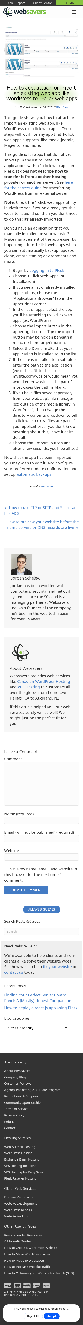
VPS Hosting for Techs (20, 1166)
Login (69, 3)
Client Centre (42, 3)
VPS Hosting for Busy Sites (23, 1172)
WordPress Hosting (18, 1153)
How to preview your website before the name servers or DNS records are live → (43, 524)
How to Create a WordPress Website (30, 1247)
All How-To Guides (17, 1241)
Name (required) (19, 813)
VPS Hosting (29, 686)
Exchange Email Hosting (22, 1159)
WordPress (62, 107)
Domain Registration (19, 1197)
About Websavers (17, 1071)
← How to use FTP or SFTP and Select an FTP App (40, 510)
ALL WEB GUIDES (41, 909)
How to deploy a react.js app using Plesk (40, 1007)
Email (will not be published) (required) (39, 832)
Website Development (20, 1203)
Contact (9, 1128)
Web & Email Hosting (19, 1147)
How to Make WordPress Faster (27, 1254)
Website (11, 850)
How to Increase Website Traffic (27, 1266)
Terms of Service (16, 1109)
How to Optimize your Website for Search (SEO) (39, 1273)
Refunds (10, 1121)
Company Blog (15, 1077)
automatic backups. (34, 474)
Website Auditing (16, 1216)
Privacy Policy (14, 1115)
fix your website (57, 966)
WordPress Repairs (18, 1210)
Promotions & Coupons (21, 1096)
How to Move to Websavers (24, 1260)
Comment (13, 758)
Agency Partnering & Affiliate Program (32, 1090)
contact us (13, 972)
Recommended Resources (23, 1235)
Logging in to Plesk (47, 270)
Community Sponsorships (23, 1102)
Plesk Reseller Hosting (20, 1178)
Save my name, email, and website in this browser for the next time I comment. (40, 874)
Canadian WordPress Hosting (43, 681)
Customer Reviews (17, 1083)
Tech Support (15, 3)
